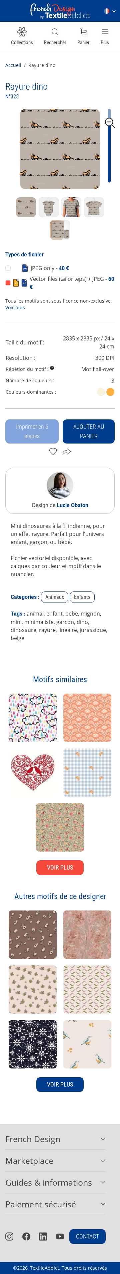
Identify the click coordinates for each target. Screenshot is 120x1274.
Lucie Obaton (72, 505)
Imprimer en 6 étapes (32, 431)
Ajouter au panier (88, 431)
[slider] (110, 122)
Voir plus (15, 307)
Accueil (13, 65)
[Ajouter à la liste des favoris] (53, 451)
